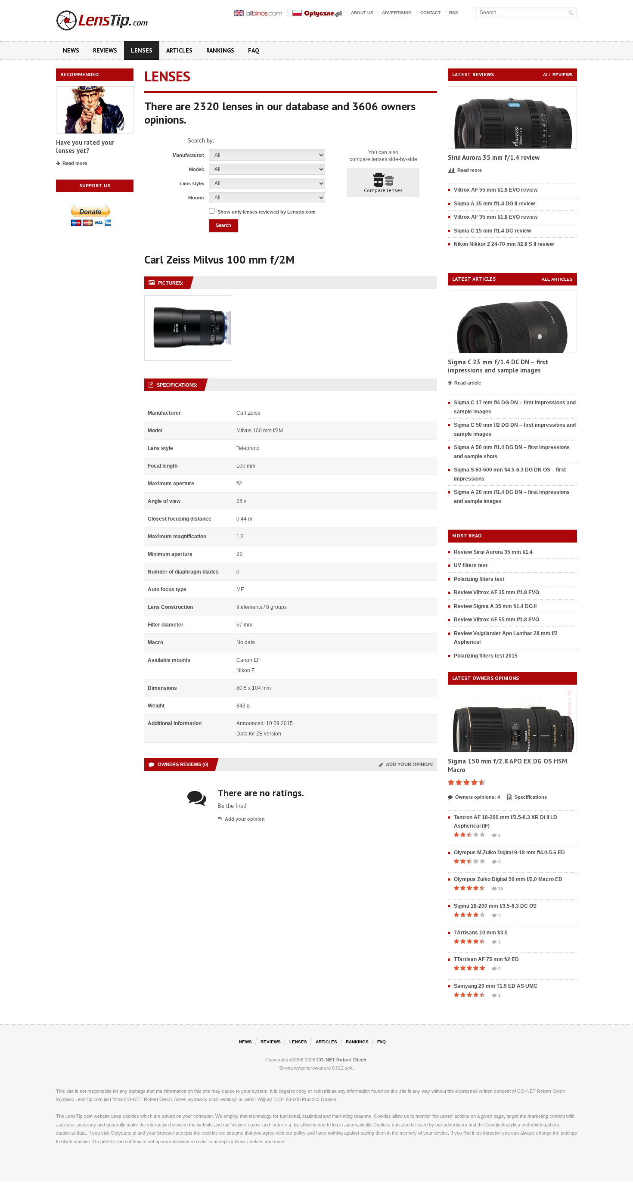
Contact (430, 12)
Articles (179, 50)
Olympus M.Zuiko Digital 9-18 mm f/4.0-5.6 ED (509, 853)
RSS (453, 12)
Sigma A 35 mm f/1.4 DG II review (494, 204)
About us (362, 12)
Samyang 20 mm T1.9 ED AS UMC (495, 986)
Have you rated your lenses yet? (85, 146)
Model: (197, 169)
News (71, 50)
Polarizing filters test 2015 (486, 656)
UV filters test (470, 565)
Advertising (397, 12)
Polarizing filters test (479, 579)
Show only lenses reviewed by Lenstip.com (266, 211)
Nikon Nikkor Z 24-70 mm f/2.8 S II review (504, 244)
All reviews (558, 74)
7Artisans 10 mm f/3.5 (481, 933)
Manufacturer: (189, 155)
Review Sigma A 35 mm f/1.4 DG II (495, 606)
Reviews (105, 50)
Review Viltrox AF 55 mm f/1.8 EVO (496, 620)
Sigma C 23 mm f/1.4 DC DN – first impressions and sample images (498, 366)
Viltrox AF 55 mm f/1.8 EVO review (495, 190)
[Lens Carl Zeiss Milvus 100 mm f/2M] (187, 300)
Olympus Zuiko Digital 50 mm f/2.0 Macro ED (508, 879)
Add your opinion (408, 764)
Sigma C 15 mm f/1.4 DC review (492, 231)
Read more (74, 163)
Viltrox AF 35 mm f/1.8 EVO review (495, 217)
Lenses (141, 50)
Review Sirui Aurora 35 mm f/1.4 (493, 552)
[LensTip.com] (113, 18)
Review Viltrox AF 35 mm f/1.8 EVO (496, 592)
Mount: (196, 197)
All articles (557, 279)
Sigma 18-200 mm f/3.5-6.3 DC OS (495, 906)
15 (500, 888)
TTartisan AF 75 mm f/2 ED (486, 959)
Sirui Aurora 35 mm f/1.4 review (494, 157)
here (105, 1141)
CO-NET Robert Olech (341, 1059)
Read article (467, 382)
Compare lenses (383, 190)
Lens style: (192, 183)
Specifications (531, 797)
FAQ (253, 50)
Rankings (220, 50)
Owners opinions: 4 (477, 797)
